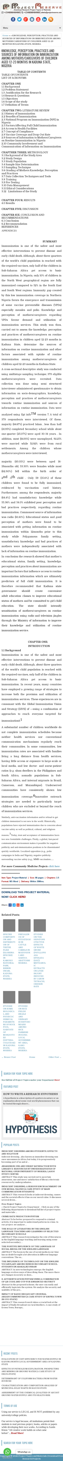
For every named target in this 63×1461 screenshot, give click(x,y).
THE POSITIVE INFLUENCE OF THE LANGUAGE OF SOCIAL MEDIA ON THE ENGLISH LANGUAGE (28, 1247)
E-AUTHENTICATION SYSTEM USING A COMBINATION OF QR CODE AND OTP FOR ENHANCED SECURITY (30, 1280)
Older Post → (54, 1057)
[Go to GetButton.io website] (7, 1458)
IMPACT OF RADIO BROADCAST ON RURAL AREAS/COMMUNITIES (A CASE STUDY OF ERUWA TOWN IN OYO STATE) (31, 1296)
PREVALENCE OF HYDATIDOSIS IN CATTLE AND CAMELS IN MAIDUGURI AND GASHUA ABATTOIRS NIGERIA (24, 948)
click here (54, 866)
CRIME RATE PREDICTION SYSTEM (20, 1216)
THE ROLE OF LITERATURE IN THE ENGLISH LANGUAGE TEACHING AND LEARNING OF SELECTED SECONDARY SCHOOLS (30, 1231)
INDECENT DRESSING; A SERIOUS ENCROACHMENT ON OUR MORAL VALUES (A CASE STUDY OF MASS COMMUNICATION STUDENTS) (31, 1189)
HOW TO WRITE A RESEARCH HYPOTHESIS (30, 1094)
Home (5, 35)
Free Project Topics (11, 1204)
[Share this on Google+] (18, 905)
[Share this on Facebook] (10, 905)
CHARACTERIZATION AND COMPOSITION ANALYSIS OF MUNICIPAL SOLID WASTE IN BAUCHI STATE (29, 1386)
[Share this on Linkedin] (22, 905)
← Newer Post (9, 1057)
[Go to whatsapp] (7, 1452)
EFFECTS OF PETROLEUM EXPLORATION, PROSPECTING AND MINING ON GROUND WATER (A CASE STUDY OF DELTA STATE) (30, 1371)
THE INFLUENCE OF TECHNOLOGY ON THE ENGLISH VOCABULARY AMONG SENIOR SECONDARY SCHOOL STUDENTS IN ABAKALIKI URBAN (30, 1264)
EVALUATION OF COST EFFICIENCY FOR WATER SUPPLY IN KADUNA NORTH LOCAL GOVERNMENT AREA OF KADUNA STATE (31, 1361)
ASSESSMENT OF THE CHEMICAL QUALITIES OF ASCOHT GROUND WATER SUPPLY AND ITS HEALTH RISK (30, 1393)
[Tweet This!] (14, 905)
